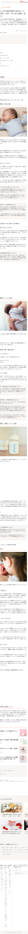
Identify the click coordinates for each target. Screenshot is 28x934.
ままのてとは (6, 895)
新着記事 (6, 872)
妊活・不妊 (2, 873)
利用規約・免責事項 (6, 901)
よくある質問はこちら (17, 870)
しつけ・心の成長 (17, 849)
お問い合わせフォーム (21, 873)
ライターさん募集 (10, 879)
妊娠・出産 (2, 878)
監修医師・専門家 (6, 882)
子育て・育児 (2, 883)
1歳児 (7, 847)
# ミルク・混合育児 (6, 7)
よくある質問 (6, 925)
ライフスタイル (2, 888)
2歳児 (11, 847)
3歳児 (15, 847)
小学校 (3, 852)
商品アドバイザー (6, 890)
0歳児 (3, 847)
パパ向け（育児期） (6, 854)
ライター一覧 (6, 876)
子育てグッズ (9, 852)
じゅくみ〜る (10, 891)
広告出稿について (10, 885)
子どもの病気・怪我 (6, 849)
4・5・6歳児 (22, 847)
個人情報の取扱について (6, 918)
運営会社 (10, 870)
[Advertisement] (14, 280)
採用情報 (10, 874)
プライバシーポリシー (6, 909)
